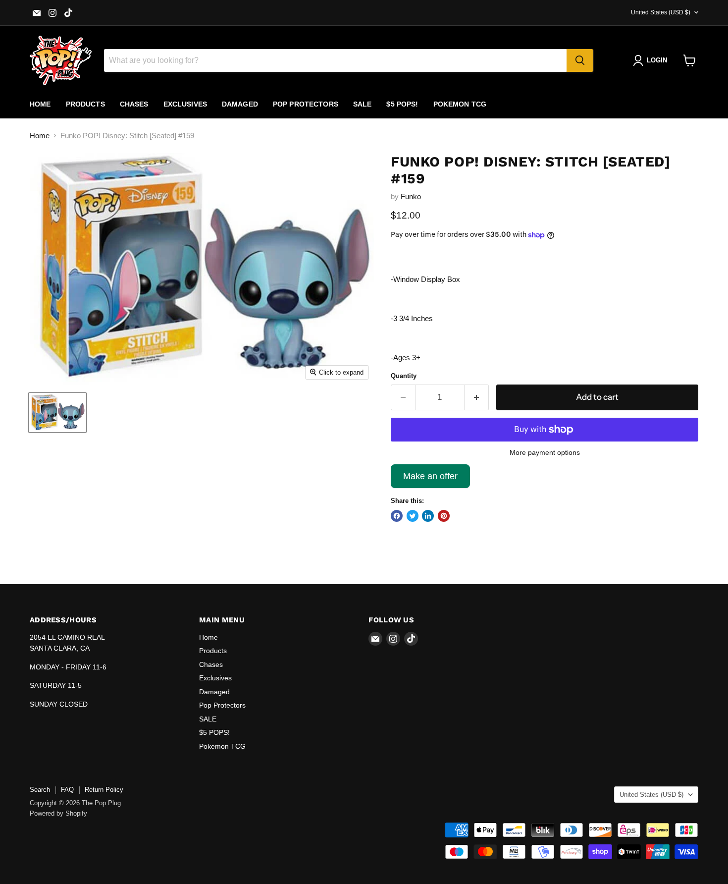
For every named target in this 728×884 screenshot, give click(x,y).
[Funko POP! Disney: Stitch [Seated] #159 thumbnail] (57, 412)
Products (85, 104)
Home (40, 104)
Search (40, 789)
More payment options (545, 452)
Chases (134, 104)
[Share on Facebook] (397, 516)
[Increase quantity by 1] (477, 397)
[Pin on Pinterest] (444, 516)
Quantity (403, 376)
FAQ (67, 789)
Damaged (240, 104)
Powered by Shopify (58, 813)
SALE (362, 104)
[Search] (580, 60)
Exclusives (185, 104)
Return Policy (104, 789)
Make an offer (430, 479)
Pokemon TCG (460, 104)
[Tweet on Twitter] (412, 516)
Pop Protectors (305, 104)
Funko (411, 196)
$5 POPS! (402, 104)
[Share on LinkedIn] (428, 516)
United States (660, 12)
